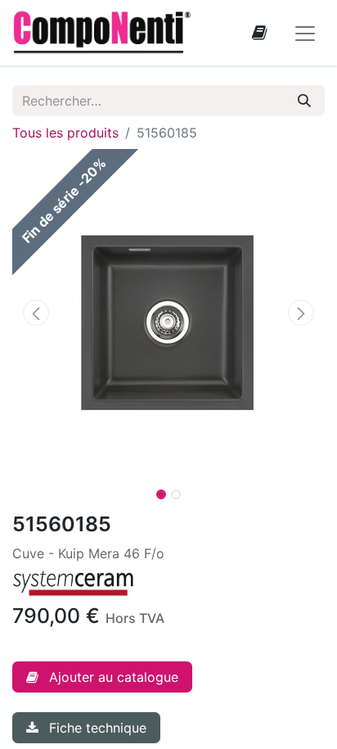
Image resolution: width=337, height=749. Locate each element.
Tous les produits (65, 132)
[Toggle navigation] (305, 32)
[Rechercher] (304, 100)
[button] (35, 313)
